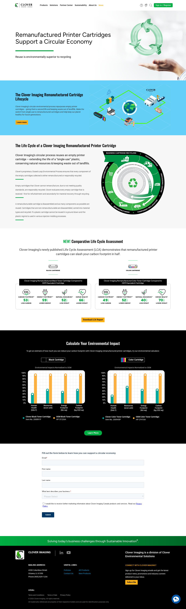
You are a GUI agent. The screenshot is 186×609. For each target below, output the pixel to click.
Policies (67, 570)
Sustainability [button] (81, 5)
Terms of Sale (52, 595)
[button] (176, 599)
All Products (84, 570)
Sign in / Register (163, 5)
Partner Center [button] (66, 5)
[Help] (141, 5)
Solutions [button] (54, 5)
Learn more (22, 122)
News (101, 5)
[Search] (150, 5)
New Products (85, 573)
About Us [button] (93, 5)
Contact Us (68, 573)
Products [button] (44, 5)
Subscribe (131, 582)
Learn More (93, 433)
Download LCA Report (93, 319)
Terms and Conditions (36, 595)
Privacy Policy (65, 595)
